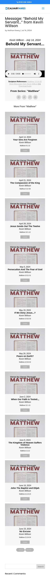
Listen (25, 150)
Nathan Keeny (14, 30)
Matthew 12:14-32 (34, 81)
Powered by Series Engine (25, 556)
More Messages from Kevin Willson (23, 84)
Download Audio (25, 86)
